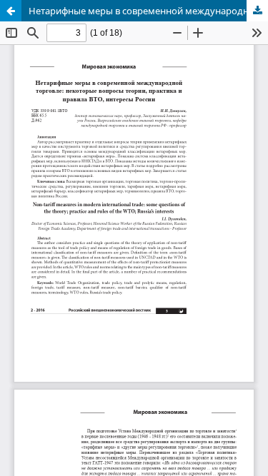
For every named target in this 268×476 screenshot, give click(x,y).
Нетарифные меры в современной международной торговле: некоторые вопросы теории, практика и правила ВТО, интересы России (148, 10)
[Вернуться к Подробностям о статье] (10, 10)
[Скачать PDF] (257, 10)
